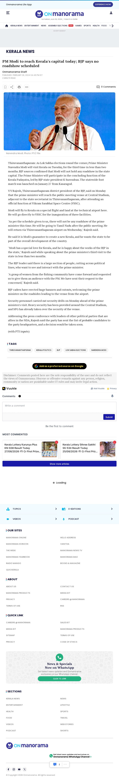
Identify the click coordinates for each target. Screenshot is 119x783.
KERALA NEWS (16, 25)
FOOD (9, 717)
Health (9, 711)
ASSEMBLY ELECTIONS (60, 25)
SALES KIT (65, 622)
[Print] (19, 87)
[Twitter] (24, 769)
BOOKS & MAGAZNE (70, 563)
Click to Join (59, 679)
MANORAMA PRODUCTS (18, 593)
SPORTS (87, 25)
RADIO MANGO (13, 563)
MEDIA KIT (65, 593)
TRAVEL (64, 717)
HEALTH (96, 25)
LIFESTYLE (65, 704)
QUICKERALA (12, 569)
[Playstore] (16, 756)
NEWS (43, 25)
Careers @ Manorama (72, 599)
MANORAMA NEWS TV (71, 550)
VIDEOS (9, 724)
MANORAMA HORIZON (17, 543)
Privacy (10, 599)
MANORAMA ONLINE (16, 537)
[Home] (6, 26)
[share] (12, 87)
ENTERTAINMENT (31, 25)
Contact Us (67, 586)
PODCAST (11, 730)
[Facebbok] (8, 769)
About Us (11, 586)
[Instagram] (13, 769)
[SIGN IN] (111, 12)
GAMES (78, 25)
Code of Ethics (68, 641)
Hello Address (68, 537)
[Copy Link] (27, 87)
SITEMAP (10, 635)
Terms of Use (13, 605)
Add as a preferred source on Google (61, 366)
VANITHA (64, 543)
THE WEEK (11, 550)
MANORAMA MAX (69, 556)
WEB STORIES (66, 724)
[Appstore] (38, 756)
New (71, 25)
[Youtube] (19, 769)
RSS (62, 605)
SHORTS (64, 730)
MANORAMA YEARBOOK (18, 556)
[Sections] (7, 12)
